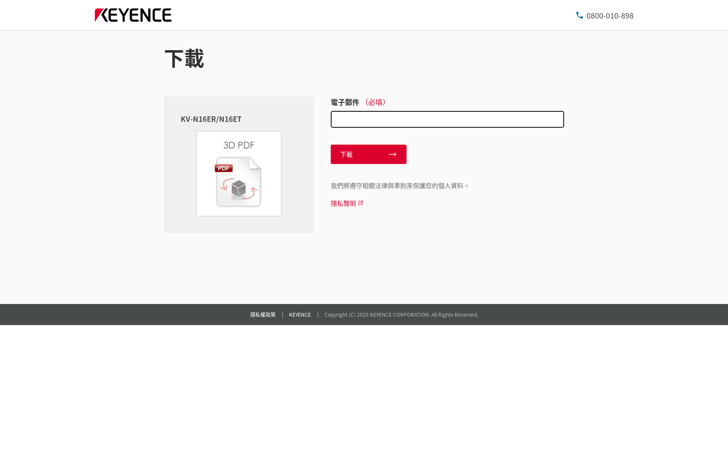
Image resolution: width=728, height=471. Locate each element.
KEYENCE (300, 314)
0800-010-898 (610, 15)
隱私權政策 (263, 314)
